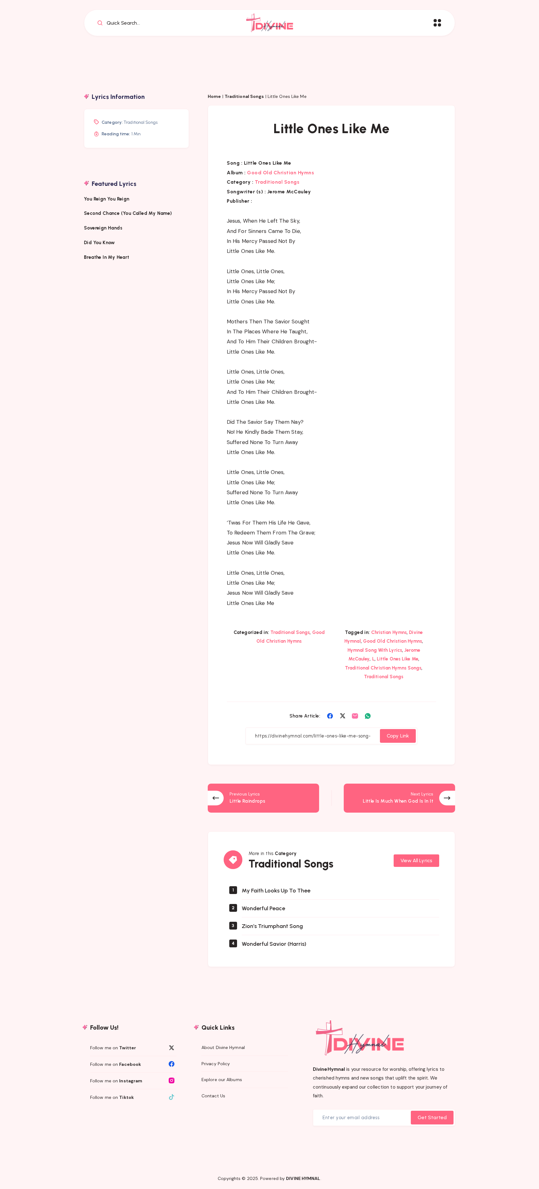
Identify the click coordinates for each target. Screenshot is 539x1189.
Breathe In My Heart (106, 257)
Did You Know (100, 242)
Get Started (432, 1117)
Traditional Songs (244, 96)
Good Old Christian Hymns (280, 173)
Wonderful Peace (263, 908)
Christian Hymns (389, 632)
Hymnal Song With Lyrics (374, 650)
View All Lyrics (417, 860)
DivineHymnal (329, 1069)
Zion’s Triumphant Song (272, 926)
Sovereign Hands (103, 227)
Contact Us (213, 1096)
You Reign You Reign (106, 198)
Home (214, 96)
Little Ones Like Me (397, 659)
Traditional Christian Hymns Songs (383, 668)
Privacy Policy (216, 1063)
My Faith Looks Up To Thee (276, 890)
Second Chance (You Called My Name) (128, 213)
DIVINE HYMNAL (303, 1178)
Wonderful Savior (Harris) (274, 943)
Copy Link (398, 736)
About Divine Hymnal (223, 1047)
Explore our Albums (222, 1079)
